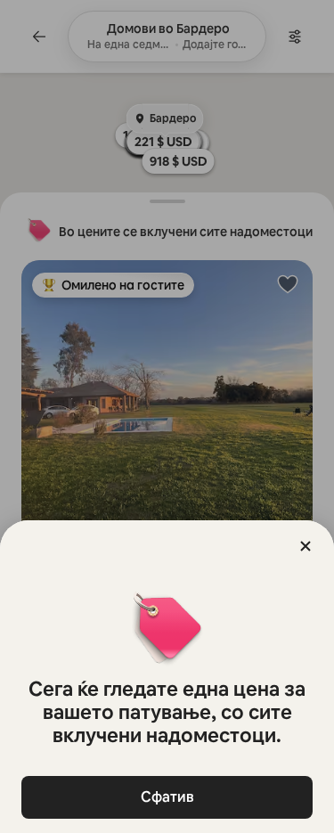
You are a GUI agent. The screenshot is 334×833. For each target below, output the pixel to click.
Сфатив (167, 797)
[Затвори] (305, 546)
